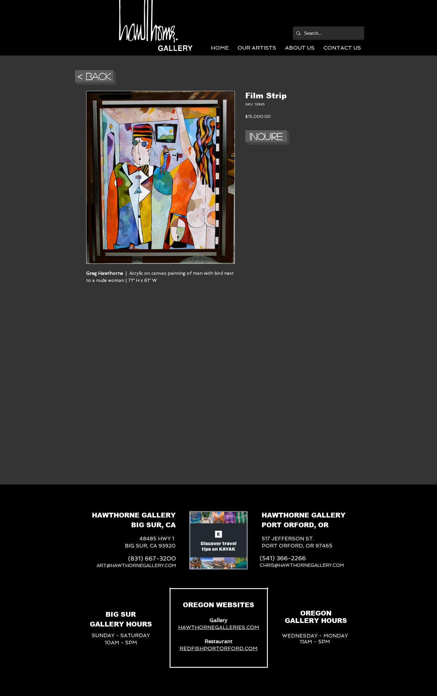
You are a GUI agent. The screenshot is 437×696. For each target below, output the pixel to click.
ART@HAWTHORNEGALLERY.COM (136, 565)
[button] (257, 48)
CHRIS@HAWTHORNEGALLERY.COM (302, 565)
